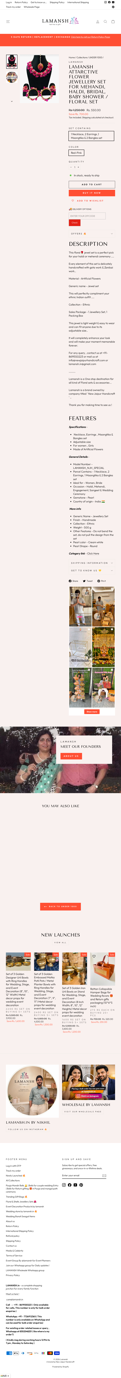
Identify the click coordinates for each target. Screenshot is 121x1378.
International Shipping (78, 2)
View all (60, 942)
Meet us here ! (12, 1294)
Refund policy (12, 1235)
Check (75, 222)
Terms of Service (14, 1255)
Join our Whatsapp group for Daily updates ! (27, 1265)
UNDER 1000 (95, 57)
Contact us (11, 1245)
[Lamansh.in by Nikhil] (32, 1091)
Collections (82, 57)
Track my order (13, 6)
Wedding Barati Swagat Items (20, 1216)
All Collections (13, 1180)
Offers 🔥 (79, 233)
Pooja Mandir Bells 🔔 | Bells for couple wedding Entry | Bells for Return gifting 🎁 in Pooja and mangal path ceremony (32, 1188)
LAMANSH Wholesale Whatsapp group (25, 1270)
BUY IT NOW (92, 193)
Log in (9, 2)
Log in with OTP (13, 1165)
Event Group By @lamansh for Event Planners (28, 1260)
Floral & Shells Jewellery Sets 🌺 (21, 1201)
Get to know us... (39, 2)
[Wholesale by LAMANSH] (88, 1082)
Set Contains (80, 128)
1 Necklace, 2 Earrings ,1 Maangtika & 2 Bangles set (86, 136)
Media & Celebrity (14, 1250)
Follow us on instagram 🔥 (27, 1129)
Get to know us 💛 (86, 570)
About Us (71, 756)
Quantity (77, 161)
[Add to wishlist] (10, 819)
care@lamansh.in (14, 1299)
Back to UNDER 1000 (62, 906)
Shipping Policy (57, 2)
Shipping (86, 117)
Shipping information (89, 563)
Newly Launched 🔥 (15, 1175)
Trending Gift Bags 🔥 (16, 1196)
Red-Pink (76, 152)
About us (10, 1221)
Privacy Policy (13, 1275)
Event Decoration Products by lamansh (25, 1206)
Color (74, 147)
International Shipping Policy (20, 1231)
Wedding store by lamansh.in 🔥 (21, 1211)
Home (72, 57)
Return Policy (21, 2)
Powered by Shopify (60, 1366)
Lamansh (76, 62)
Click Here (93, 553)
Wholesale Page (32, 6)
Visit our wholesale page (83, 1111)
